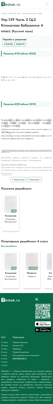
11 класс (4, 342)
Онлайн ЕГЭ (18, 345)
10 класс (4, 345)
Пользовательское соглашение (26, 355)
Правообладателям (21, 352)
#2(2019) (20, 44)
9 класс (4, 348)
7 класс (4, 355)
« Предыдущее (18, 179)
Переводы (17, 348)
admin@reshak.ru (19, 358)
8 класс (4, 352)
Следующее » (34, 179)
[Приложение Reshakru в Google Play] (43, 331)
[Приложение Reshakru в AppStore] (43, 325)
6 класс (4, 358)
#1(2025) (8, 44)
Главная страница (20, 342)
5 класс (4, 361)
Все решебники (9, 245)
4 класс (4, 365)
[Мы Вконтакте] (37, 299)
